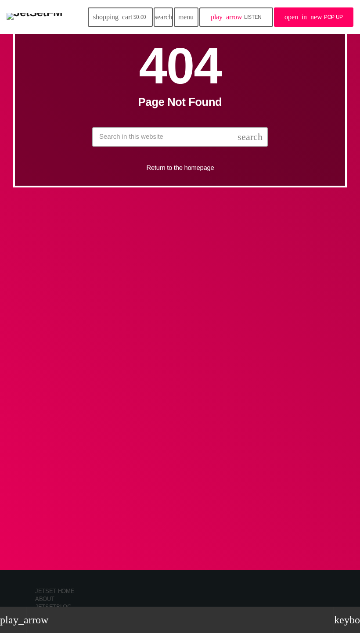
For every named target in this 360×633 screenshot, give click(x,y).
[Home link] (34, 17)
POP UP (313, 17)
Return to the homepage (180, 168)
